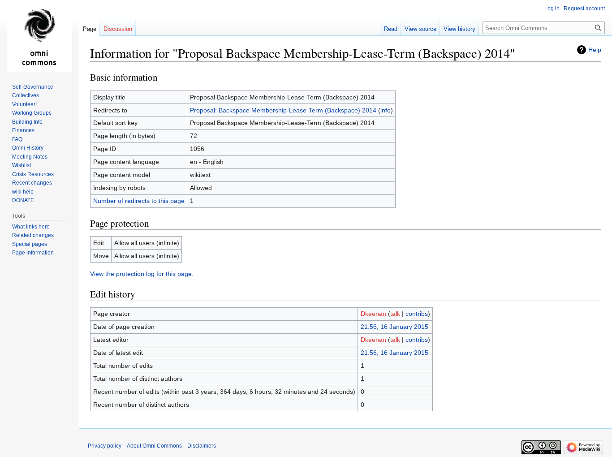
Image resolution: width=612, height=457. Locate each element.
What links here (31, 227)
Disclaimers (201, 446)
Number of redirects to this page (139, 200)
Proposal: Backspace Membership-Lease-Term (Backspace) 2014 (283, 110)
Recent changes (32, 183)
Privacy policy (104, 446)
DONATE (23, 200)
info (385, 110)
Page (89, 29)
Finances (23, 130)
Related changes (33, 235)
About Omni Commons (154, 446)
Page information (33, 253)
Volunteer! (24, 104)
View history (459, 29)
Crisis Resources (33, 174)
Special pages (29, 244)
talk (395, 313)
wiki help (23, 192)
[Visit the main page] (39, 36)
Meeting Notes (29, 157)
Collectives (25, 95)
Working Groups (32, 113)
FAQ (17, 139)
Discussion (117, 29)
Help (594, 49)
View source (420, 29)
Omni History (27, 148)
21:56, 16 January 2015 (394, 326)
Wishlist (21, 165)
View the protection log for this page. (142, 273)
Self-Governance (32, 87)
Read (390, 29)
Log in (552, 8)
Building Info (27, 122)
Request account (584, 8)
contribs (416, 313)
